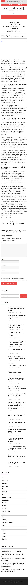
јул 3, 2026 (17, 426)
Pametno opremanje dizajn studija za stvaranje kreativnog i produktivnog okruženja (17, 325)
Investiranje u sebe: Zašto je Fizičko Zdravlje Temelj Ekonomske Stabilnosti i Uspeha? (17, 395)
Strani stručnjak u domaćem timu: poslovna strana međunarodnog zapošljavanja (17, 308)
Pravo (3, 517)
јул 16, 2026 (17, 383)
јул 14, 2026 (17, 399)
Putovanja (4, 519)
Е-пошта (3, 265)
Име (2, 259)
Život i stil (8, 218)
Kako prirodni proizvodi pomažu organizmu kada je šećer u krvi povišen (16, 380)
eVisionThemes (14, 582)
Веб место (3, 270)
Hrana (3, 494)
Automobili (5, 480)
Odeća (4, 508)
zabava (4, 533)
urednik (19, 31)
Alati (3, 477)
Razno (4, 525)
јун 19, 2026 (17, 466)
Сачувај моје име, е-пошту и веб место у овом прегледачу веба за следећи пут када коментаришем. (14, 279)
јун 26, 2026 (17, 452)
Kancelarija (5, 503)
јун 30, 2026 (18, 435)
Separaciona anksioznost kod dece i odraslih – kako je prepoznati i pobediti (17, 431)
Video (3, 531)
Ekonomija (5, 486)
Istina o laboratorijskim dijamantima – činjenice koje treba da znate (17, 334)
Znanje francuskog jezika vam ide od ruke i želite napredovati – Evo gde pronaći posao (13, 564)
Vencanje (4, 528)
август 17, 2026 (18, 312)
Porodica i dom (6, 511)
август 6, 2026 (18, 321)
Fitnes (4, 489)
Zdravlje (4, 536)
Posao (4, 514)
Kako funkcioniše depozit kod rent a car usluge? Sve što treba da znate (17, 317)
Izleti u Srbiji (5, 500)
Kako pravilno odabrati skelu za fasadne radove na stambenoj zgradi (16, 415)
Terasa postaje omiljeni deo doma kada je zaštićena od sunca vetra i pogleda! (17, 448)
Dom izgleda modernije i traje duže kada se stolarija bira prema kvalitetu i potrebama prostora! (17, 342)
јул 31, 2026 (18, 329)
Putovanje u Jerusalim (7, 522)
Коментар (4, 243)
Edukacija (4, 483)
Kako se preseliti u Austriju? (14, 551)
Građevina (4, 491)
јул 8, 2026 (17, 410)
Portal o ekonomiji (14, 8)
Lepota (4, 505)
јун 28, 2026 (17, 443)
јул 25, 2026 (17, 346)
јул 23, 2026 (17, 360)
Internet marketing (7, 497)
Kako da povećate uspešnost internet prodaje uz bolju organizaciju (15, 440)
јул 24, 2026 (18, 353)
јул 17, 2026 (17, 375)
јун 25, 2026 (17, 459)
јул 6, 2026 (17, 419)
